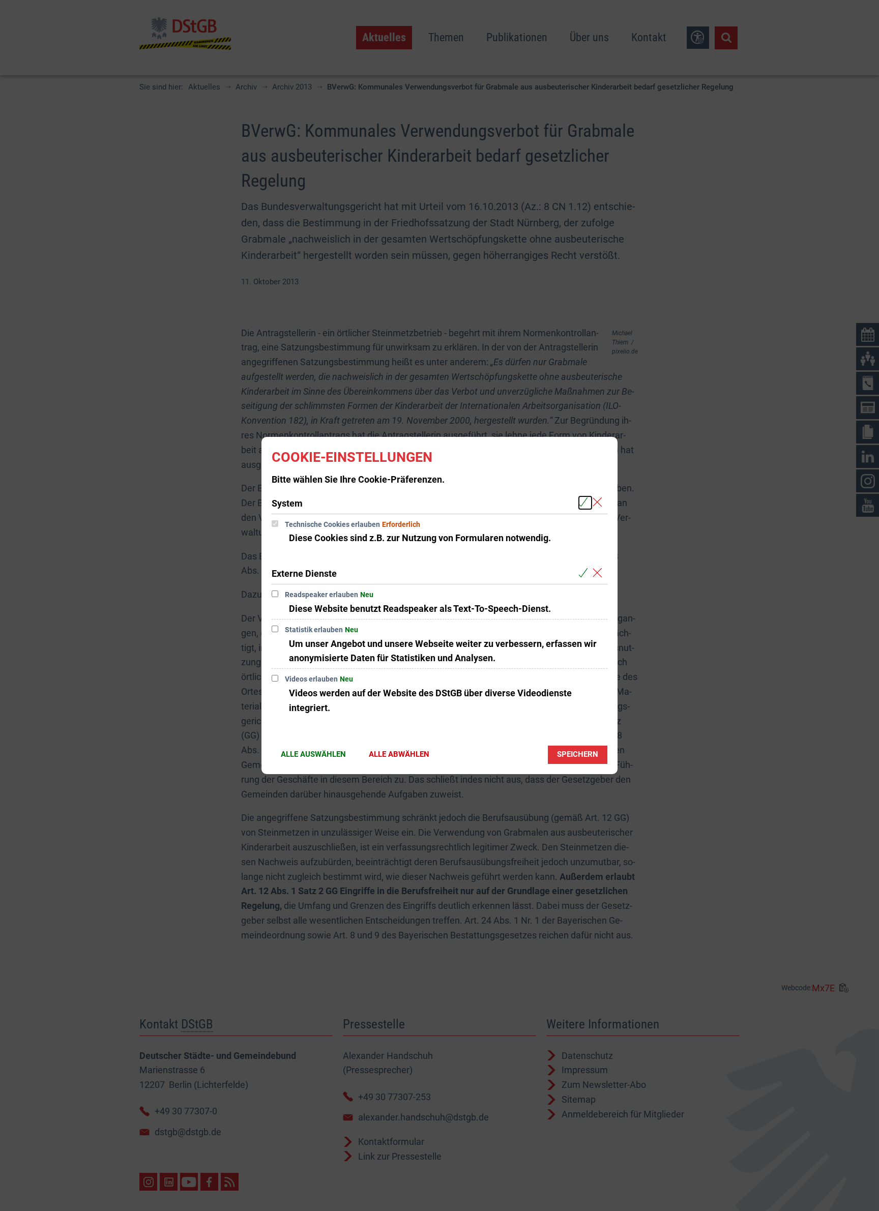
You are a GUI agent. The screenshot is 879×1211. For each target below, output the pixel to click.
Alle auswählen (313, 754)
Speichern (577, 754)
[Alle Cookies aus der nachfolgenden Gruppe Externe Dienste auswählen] (585, 573)
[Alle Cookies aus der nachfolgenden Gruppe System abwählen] (599, 502)
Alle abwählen (399, 754)
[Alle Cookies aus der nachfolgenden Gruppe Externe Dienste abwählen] (599, 573)
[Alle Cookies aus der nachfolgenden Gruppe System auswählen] (585, 502)
